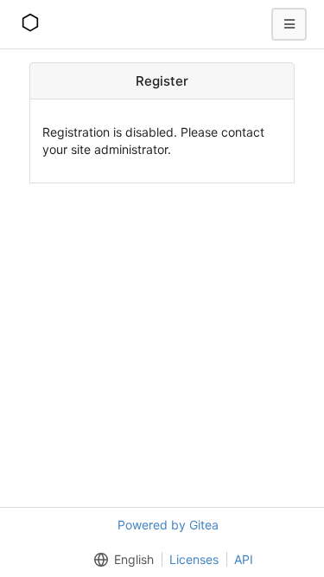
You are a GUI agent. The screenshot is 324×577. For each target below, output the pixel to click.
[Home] (30, 24)
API (243, 559)
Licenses (194, 559)
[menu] (120, 559)
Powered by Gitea (168, 524)
